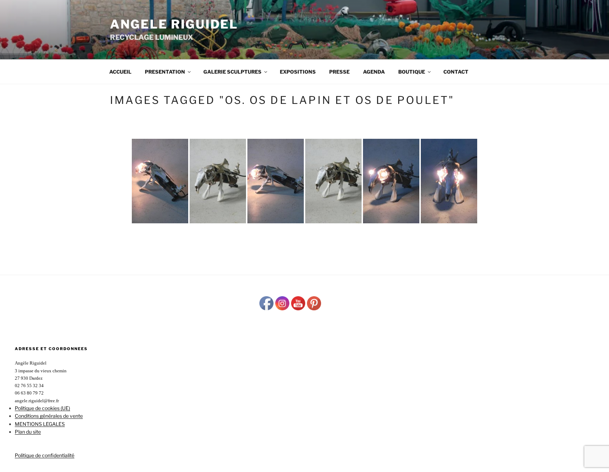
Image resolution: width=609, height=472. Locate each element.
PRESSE (339, 72)
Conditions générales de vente (49, 416)
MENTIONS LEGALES (40, 424)
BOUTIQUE (411, 72)
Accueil (120, 72)
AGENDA (374, 72)
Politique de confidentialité (44, 455)
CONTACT (455, 72)
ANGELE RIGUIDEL (174, 24)
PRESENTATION (165, 72)
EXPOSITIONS (298, 72)
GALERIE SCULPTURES (232, 72)
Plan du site (28, 432)
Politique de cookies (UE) (42, 408)
